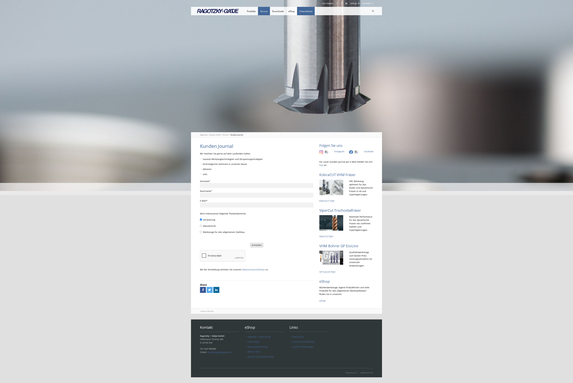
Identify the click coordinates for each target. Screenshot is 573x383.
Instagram (339, 151)
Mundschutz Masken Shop (261, 356)
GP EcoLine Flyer (327, 271)
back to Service (207, 311)
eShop (322, 300)
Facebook (368, 151)
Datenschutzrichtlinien (253, 269)
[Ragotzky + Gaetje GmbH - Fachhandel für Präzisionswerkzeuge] (218, 11)
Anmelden (257, 245)
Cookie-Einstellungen (302, 346)
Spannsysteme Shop (258, 346)
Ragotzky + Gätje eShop (259, 336)
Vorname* (205, 181)
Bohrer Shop (254, 351)
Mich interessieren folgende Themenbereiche (223, 213)
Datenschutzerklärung (303, 341)
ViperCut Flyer (326, 236)
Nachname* (206, 191)
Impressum (298, 336)
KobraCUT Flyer (327, 200)
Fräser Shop (253, 341)
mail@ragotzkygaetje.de (219, 352)
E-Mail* (203, 200)
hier (321, 165)
